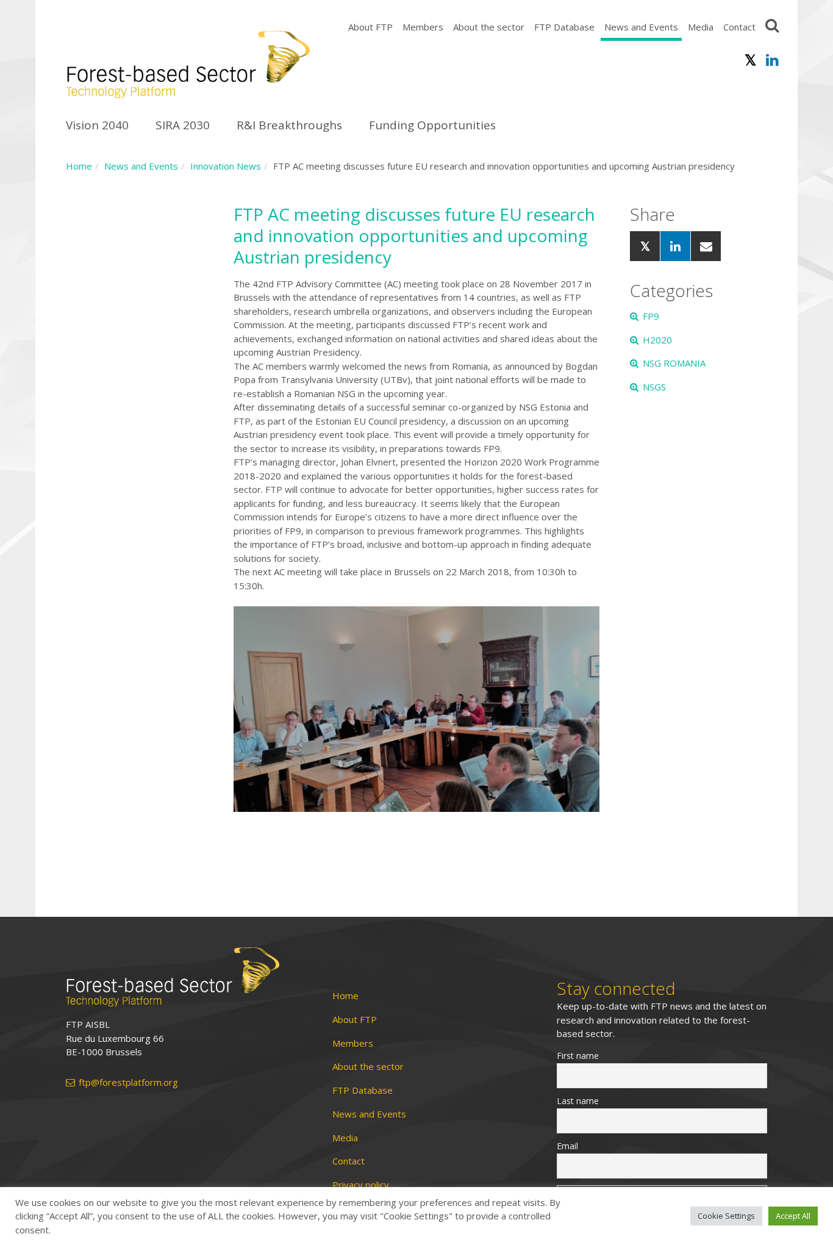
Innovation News (225, 166)
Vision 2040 (97, 125)
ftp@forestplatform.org (128, 1082)
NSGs (654, 387)
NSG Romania (674, 363)
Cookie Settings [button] (726, 1215)
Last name (578, 1101)
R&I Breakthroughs (289, 125)
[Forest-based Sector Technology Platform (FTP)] (185, 976)
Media (700, 27)
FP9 (651, 316)
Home (79, 166)
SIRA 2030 (183, 125)
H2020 (657, 340)
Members (422, 27)
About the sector (488, 27)
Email (567, 1146)
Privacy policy (360, 1185)
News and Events (641, 27)
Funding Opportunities (432, 125)
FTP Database (564, 27)
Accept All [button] (793, 1215)
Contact (739, 27)
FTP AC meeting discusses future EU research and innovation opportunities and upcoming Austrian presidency (414, 235)
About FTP (370, 27)
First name (578, 1055)
